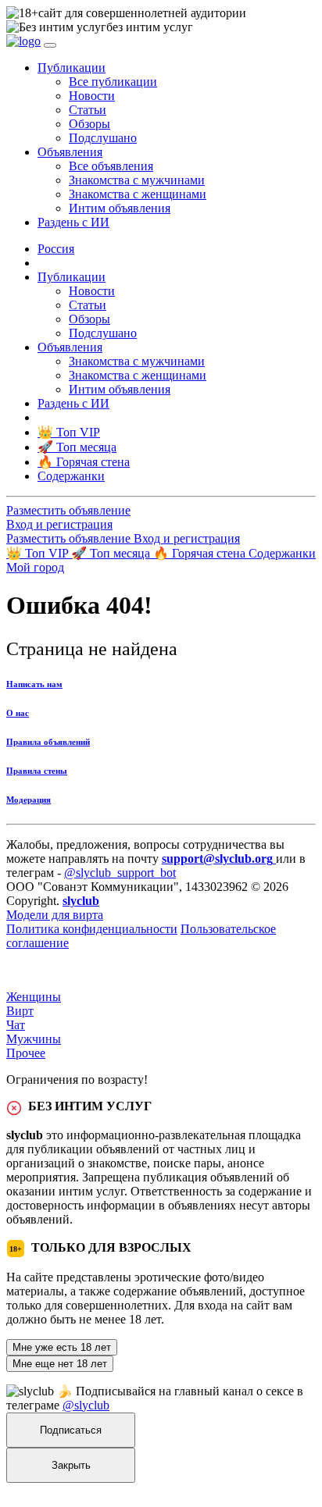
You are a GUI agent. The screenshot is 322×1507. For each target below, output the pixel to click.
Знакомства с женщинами (137, 194)
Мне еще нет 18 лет (60, 1364)
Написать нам (34, 684)
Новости (92, 95)
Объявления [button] (70, 152)
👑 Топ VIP (38, 553)
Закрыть (71, 1465)
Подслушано (103, 137)
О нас (17, 713)
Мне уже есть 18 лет (62, 1347)
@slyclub (86, 1405)
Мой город (35, 567)
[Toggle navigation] (50, 45)
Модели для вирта (54, 914)
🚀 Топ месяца (112, 553)
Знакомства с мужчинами (137, 180)
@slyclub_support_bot (120, 872)
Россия (56, 248)
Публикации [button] (72, 67)
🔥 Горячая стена (201, 553)
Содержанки (282, 553)
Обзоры (89, 123)
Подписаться (71, 1430)
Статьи (87, 109)
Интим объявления (119, 208)
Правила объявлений (48, 741)
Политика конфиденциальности (91, 928)
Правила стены (36, 770)
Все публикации (113, 81)
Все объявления (111, 166)
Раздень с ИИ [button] (73, 222)
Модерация (28, 799)
